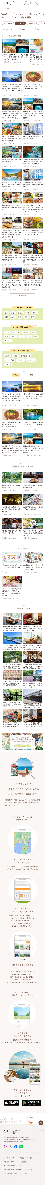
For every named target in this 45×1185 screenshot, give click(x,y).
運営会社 (24, 1162)
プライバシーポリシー (10, 1158)
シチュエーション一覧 (20, 1174)
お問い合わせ (30, 1158)
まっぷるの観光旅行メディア (12, 1166)
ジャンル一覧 (8, 1174)
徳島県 (7, 8)
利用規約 (21, 1158)
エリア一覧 (28, 1170)
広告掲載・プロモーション (12, 1162)
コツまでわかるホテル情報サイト (14, 1170)
